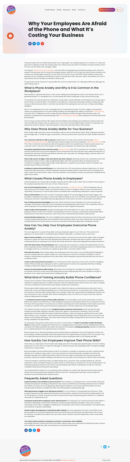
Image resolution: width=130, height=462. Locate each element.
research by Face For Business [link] (43, 70)
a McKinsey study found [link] (94, 142)
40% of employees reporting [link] (68, 115)
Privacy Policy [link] (106, 460)
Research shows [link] (64, 149)
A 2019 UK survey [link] (98, 111)
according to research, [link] (76, 187)
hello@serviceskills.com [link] (68, 460)
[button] (107, 10)
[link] (11, 14)
